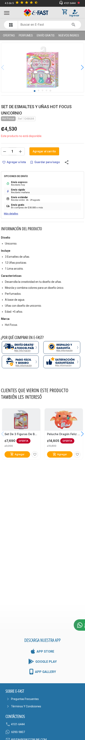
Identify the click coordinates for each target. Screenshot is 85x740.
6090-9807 (18, 732)
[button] (79, 67)
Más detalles (11, 213)
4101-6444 (18, 724)
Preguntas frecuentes (25, 699)
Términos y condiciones (26, 706)
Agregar (17, 454)
